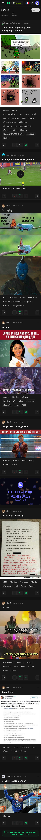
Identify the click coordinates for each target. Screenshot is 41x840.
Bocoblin (14, 130)
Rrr (15, 401)
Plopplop (23, 122)
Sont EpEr (30, 134)
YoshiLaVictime (11, 23)
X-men (23, 751)
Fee (5, 130)
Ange (17, 747)
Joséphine (7, 747)
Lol (16, 586)
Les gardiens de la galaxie (15, 426)
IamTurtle (9, 155)
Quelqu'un (7, 405)
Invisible (7, 401)
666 (24, 405)
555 (5, 298)
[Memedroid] (8, 3)
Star (16, 666)
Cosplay (14, 298)
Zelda (15, 110)
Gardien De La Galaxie (29, 298)
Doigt (15, 465)
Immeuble (24, 582)
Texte (6, 751)
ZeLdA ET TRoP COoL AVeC (13, 134)
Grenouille (17, 302)
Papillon (28, 302)
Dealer (6, 670)
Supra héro (7, 692)
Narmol (5, 327)
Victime (6, 118)
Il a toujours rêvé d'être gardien (18, 159)
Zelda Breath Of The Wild (13, 114)
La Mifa (5, 607)
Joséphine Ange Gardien (14, 780)
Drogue (31, 666)
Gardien (16, 118)
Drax (17, 405)
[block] (37, 23)
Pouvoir (14, 751)
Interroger (31, 401)
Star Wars (7, 666)
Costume (7, 306)
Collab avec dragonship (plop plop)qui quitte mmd (16, 29)
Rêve (25, 189)
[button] (32, 3)
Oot (27, 114)
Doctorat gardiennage (13, 515)
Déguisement (19, 306)
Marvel (6, 397)
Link (34, 114)
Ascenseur (7, 586)
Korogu (6, 110)
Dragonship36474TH (24, 126)
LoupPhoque (10, 776)
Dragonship (8, 126)
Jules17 (8, 206)
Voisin (32, 586)
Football (17, 189)
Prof (21, 401)
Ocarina (24, 130)
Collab (6, 138)
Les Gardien (8, 662)
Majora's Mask (28, 118)
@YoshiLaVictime (10, 122)
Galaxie (16, 461)
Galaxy (25, 397)
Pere (14, 670)
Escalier (35, 582)
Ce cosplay (7, 210)
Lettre (24, 586)
